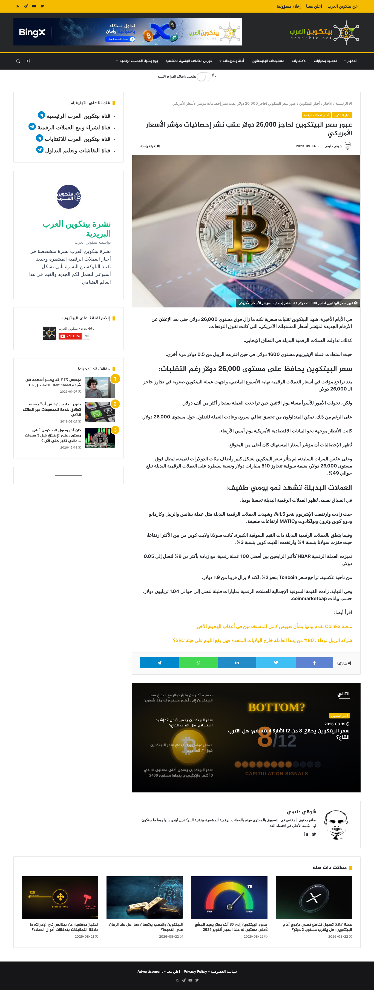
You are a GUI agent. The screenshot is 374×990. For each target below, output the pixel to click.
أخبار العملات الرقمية (316, 115)
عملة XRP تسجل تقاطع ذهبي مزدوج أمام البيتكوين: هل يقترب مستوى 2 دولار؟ (317, 927)
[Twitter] (42, 6)
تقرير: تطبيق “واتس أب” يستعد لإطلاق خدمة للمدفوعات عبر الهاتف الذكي (52, 409)
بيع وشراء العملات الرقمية (138, 61)
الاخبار (351, 61)
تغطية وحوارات (325, 61)
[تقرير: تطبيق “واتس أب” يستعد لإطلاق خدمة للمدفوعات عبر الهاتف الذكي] (100, 412)
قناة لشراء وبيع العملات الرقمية (74, 127)
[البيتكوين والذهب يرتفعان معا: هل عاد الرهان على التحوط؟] (145, 897)
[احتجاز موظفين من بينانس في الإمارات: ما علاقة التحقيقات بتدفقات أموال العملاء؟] (60, 897)
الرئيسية (342, 103)
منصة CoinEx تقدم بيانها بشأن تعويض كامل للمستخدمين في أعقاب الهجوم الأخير (274, 626)
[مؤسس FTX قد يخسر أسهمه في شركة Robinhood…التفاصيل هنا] (100, 387)
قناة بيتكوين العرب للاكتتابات (76, 139)
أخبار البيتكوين (309, 103)
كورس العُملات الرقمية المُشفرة (189, 61)
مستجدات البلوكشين (268, 61)
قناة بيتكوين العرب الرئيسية (78, 116)
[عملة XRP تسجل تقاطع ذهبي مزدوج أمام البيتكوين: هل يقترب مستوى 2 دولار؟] (314, 897)
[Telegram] (26, 6)
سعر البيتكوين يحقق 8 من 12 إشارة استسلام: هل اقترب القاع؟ (289, 734)
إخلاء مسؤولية (289, 6)
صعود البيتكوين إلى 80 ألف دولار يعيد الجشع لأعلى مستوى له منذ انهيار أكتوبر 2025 (231, 927)
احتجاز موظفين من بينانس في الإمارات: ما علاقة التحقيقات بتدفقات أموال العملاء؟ (64, 927)
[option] (246, 737)
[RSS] (17, 6)
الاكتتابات (299, 61)
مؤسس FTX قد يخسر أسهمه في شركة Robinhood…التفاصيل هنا (53, 383)
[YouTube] (34, 6)
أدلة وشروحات (233, 61)
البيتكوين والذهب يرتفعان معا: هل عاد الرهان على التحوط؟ (146, 927)
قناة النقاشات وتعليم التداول (77, 150)
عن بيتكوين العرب (342, 6)
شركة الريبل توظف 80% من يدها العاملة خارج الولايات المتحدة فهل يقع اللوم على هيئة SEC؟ (262, 640)
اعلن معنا (314, 6)
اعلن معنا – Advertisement (158, 971)
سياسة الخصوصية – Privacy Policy (210, 971)
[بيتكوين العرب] (324, 32)
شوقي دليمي (333, 146)
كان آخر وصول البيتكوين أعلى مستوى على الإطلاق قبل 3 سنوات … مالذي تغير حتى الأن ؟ (53, 435)
